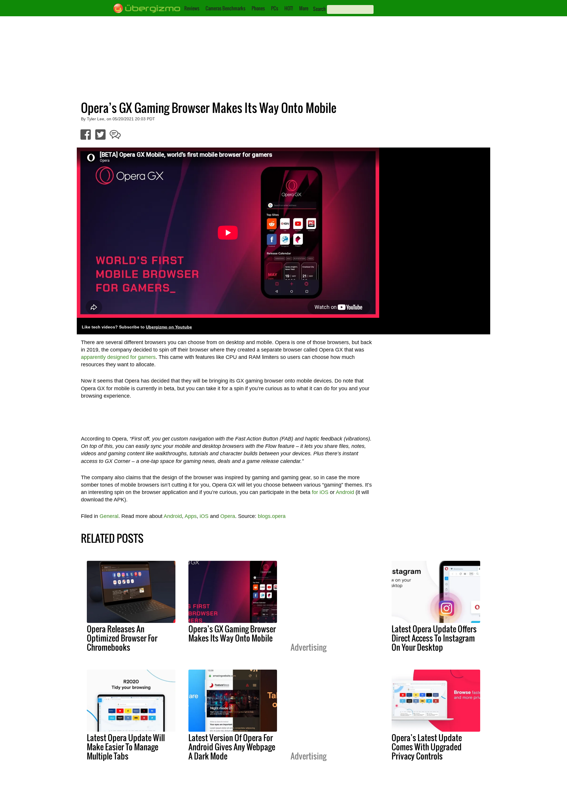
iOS (204, 516)
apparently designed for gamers (118, 357)
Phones (258, 8)
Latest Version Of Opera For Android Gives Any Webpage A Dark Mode (231, 747)
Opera (227, 516)
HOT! (288, 8)
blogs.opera (272, 516)
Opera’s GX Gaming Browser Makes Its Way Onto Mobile (232, 633)
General (109, 516)
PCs (274, 8)
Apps (191, 516)
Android (345, 492)
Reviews (191, 8)
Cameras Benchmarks (225, 8)
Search (319, 8)
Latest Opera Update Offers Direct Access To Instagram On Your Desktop (434, 638)
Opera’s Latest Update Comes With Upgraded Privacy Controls (427, 747)
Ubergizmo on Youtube (169, 327)
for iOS (320, 492)
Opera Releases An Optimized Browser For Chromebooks (122, 638)
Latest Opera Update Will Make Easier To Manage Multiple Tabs (126, 747)
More (303, 8)
